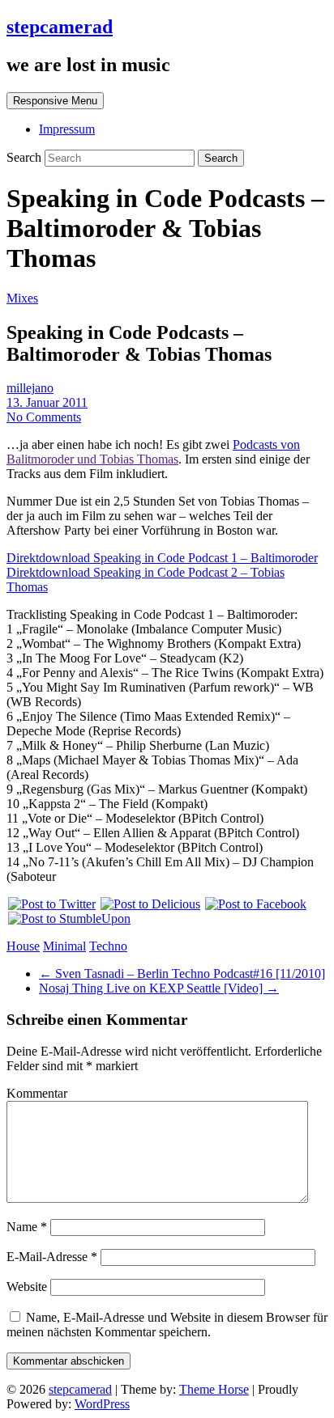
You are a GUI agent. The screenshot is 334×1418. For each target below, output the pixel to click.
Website (26, 1286)
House (23, 946)
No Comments (43, 417)
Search (25, 157)
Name (26, 1227)
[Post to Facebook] (254, 904)
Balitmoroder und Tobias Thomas (92, 459)
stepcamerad (59, 26)
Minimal (64, 946)
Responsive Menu (55, 101)
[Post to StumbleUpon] (68, 918)
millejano (30, 388)
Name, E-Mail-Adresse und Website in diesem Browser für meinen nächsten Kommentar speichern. (167, 1324)
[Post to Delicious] (149, 904)
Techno (108, 946)
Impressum (67, 129)
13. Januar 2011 (47, 402)
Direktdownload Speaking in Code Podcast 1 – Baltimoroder (162, 558)
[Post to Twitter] (51, 904)
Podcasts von (266, 444)
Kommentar (36, 1093)
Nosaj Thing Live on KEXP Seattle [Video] (159, 988)
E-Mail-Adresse (51, 1257)
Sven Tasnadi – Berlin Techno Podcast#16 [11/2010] (182, 973)
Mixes (22, 298)
